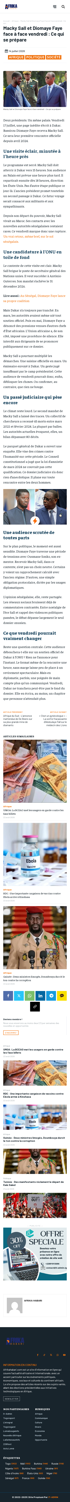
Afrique (6, 1046)
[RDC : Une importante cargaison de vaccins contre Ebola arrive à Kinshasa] (35, 1117)
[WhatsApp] (30, 996)
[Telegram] (51, 996)
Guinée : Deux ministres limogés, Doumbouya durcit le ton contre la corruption (34, 1139)
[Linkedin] (40, 996)
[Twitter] (19, 996)
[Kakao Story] (62, 996)
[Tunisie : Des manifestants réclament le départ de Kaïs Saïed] (35, 1205)
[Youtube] (64, 1355)
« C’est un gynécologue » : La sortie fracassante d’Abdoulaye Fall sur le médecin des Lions (53, 720)
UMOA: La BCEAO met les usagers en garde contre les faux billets (33, 1051)
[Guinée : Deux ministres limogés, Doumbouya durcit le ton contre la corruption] (35, 1161)
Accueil (6, 21)
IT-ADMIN (53, 1497)
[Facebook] (8, 996)
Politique (7, 1178)
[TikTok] (44, 1355)
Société (53, 57)
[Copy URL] (35, 1007)
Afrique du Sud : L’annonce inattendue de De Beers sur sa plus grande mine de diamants (17, 720)
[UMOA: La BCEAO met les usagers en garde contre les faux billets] (35, 1073)
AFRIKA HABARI (33, 1300)
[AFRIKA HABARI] (14, 1305)
